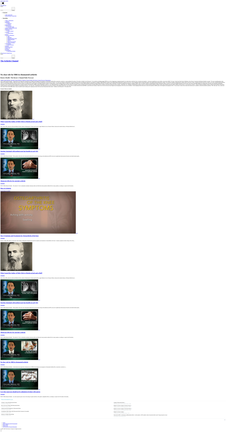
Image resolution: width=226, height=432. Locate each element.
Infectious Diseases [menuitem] (8, 28)
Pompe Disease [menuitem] (10, 33)
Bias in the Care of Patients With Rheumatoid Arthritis (10, 405)
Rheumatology (48, 80)
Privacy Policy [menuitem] (5, 424)
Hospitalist (13, 80)
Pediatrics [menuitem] (7, 45)
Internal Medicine (18, 80)
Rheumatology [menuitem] (8, 50)
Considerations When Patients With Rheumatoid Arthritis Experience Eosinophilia (15, 411)
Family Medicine (7, 80)
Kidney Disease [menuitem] (10, 31)
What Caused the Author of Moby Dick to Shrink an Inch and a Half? (21, 121)
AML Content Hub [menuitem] (8, 14)
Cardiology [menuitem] (7, 21)
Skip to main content (4, 0)
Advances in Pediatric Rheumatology (7, 414)
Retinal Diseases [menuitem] (11, 44)
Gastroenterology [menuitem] (8, 25)
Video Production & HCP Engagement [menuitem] (10, 423)
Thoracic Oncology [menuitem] (11, 42)
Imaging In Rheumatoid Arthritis (119, 402)
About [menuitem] (4, 422)
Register (4, 5)
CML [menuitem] (9, 36)
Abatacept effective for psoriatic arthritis (12, 181)
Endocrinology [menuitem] (8, 24)
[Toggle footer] (1, 430)
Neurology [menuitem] (7, 32)
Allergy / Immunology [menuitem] (9, 20)
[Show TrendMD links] (224, 419)
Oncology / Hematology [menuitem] (9, 35)
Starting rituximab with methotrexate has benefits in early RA (19, 151)
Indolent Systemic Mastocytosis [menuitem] (11, 27)
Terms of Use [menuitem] (5, 425)
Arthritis (2, 80)
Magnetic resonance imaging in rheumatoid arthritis (122, 408)
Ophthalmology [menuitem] (8, 43)
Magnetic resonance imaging (118, 411)
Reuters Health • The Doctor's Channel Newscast (35, 80)
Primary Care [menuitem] (7, 47)
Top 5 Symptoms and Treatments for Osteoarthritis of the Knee (19, 236)
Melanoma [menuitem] (9, 23)
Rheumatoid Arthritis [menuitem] (11, 51)
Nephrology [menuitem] (7, 30)
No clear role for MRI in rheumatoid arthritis (14, 362)
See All (5, 190)
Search (1, 6)
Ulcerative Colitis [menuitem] (11, 26)
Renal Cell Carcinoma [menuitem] (12, 41)
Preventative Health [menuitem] (8, 46)
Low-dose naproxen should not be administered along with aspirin (20, 392)
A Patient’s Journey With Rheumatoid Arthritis (9, 402)
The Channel (9, 61)
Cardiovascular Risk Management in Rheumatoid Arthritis (11, 408)
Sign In (1, 5)
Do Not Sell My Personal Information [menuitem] (10, 426)
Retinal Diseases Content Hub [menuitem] (10, 15)
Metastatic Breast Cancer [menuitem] (12, 38)
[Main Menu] (2, 3)
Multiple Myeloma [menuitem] (11, 39)
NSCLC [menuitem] (9, 40)
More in (5, 188)
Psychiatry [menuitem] (7, 49)
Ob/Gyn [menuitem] (6, 34)
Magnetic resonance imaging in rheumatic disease (122, 405)
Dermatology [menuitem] (7, 22)
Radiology (24, 80)
